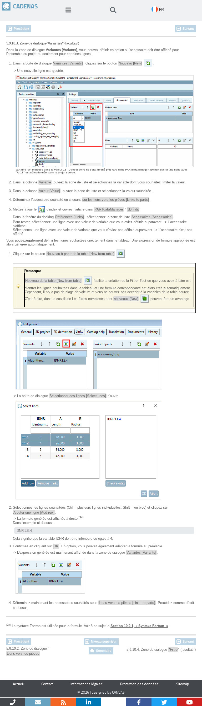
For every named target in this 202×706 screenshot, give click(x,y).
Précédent (21, 29)
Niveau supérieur (104, 641)
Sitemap (182, 683)
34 (81, 517)
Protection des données (139, 683)
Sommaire (104, 651)
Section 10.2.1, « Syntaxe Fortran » (139, 626)
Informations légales (86, 683)
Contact (47, 683)
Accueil (18, 683)
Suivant (188, 29)
